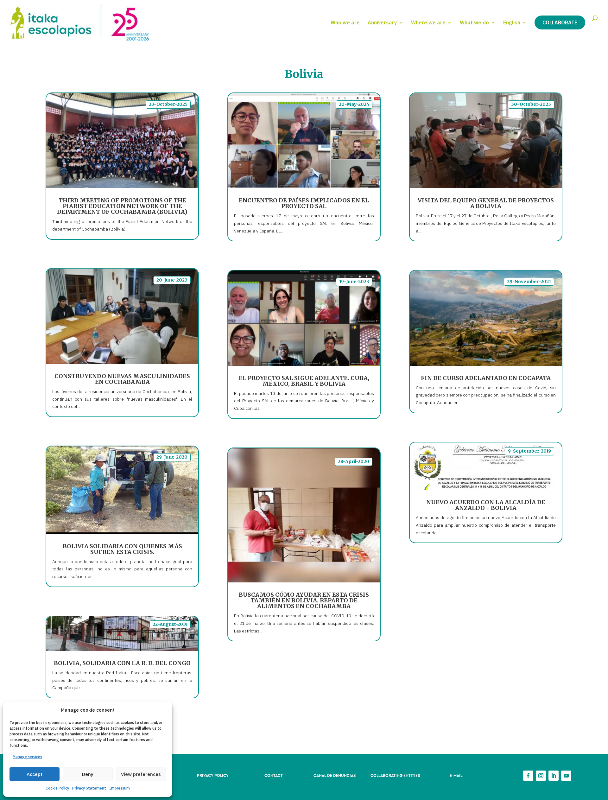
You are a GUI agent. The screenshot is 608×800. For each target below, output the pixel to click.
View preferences (141, 774)
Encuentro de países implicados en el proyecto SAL (304, 203)
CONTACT (273, 775)
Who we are (345, 23)
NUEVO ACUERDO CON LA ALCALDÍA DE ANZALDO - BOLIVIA (485, 504)
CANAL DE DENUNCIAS (335, 775)
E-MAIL (456, 775)
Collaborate (559, 22)
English (511, 23)
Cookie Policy (57, 788)
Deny (87, 774)
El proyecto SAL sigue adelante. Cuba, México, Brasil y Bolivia (304, 380)
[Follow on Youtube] (566, 776)
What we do (474, 23)
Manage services (27, 756)
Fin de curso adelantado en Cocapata (486, 378)
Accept (34, 774)
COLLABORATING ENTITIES (395, 775)
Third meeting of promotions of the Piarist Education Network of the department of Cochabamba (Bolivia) (122, 206)
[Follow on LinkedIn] (553, 776)
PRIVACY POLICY (213, 775)
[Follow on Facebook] (528, 776)
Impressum (119, 788)
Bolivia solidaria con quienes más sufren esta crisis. (122, 549)
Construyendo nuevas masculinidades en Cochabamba (122, 378)
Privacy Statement (89, 788)
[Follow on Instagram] (541, 776)
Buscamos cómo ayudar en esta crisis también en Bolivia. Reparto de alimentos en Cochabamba (304, 600)
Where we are (428, 23)
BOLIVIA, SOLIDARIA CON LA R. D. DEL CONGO (122, 663)
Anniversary (382, 23)
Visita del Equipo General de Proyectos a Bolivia (486, 203)
